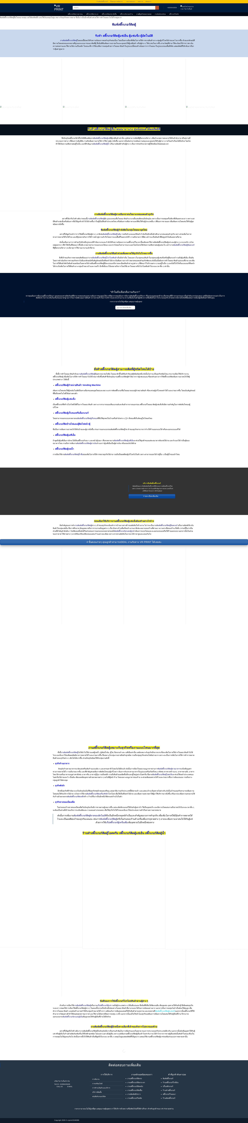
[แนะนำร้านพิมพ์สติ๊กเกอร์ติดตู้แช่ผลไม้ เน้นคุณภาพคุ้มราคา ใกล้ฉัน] (92, 342)
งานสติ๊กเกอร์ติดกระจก (136, 1082)
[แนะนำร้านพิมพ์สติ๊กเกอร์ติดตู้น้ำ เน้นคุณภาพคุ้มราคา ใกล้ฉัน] (92, 973)
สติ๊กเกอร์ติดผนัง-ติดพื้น (109, 14)
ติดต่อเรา (148, 1)
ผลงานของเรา (131, 1)
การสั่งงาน (95, 1079)
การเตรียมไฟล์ (97, 1084)
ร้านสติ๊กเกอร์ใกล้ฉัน (170, 1082)
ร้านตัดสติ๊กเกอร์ (169, 1098)
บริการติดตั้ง (97, 1092)
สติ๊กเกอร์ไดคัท (174, 14)
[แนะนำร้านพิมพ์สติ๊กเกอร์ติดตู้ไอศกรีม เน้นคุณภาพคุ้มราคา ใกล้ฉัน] (124, 894)
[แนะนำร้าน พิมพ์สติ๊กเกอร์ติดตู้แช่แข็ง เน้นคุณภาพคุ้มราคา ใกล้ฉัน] (30, 82)
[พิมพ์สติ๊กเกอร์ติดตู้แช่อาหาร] (206, 894)
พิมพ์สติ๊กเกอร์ (168, 1078)
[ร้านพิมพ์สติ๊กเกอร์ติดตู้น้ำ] (154, 973)
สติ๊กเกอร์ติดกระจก (92, 14)
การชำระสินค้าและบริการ (101, 1088)
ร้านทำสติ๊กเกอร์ (169, 1090)
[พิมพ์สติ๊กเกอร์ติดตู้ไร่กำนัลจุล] (154, 82)
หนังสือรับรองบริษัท (99, 1096)
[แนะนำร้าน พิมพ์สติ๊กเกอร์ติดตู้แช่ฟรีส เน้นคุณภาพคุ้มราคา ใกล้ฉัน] (30, 342)
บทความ (140, 1)
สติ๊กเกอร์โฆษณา (169, 1094)
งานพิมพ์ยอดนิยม (160, 14)
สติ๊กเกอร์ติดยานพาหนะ (75, 14)
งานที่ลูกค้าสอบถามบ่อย (143, 14)
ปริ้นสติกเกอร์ (168, 1086)
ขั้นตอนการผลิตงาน (116, 1)
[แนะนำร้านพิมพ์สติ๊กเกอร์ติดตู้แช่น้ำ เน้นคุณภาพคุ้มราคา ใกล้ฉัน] (41, 893)
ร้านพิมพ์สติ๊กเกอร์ (102, 1)
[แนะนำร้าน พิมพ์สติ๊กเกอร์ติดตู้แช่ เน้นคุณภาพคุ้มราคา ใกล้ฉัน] (92, 82)
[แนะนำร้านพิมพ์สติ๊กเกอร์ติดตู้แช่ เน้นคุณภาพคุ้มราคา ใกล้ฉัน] (30, 973)
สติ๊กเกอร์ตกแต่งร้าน (126, 14)
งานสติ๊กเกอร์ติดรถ (134, 1078)
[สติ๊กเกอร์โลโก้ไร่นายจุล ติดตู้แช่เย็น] (216, 82)
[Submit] (157, 7)
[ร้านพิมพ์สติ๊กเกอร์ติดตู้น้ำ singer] (216, 973)
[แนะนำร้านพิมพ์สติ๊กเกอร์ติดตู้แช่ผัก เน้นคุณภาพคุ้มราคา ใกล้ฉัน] (154, 342)
